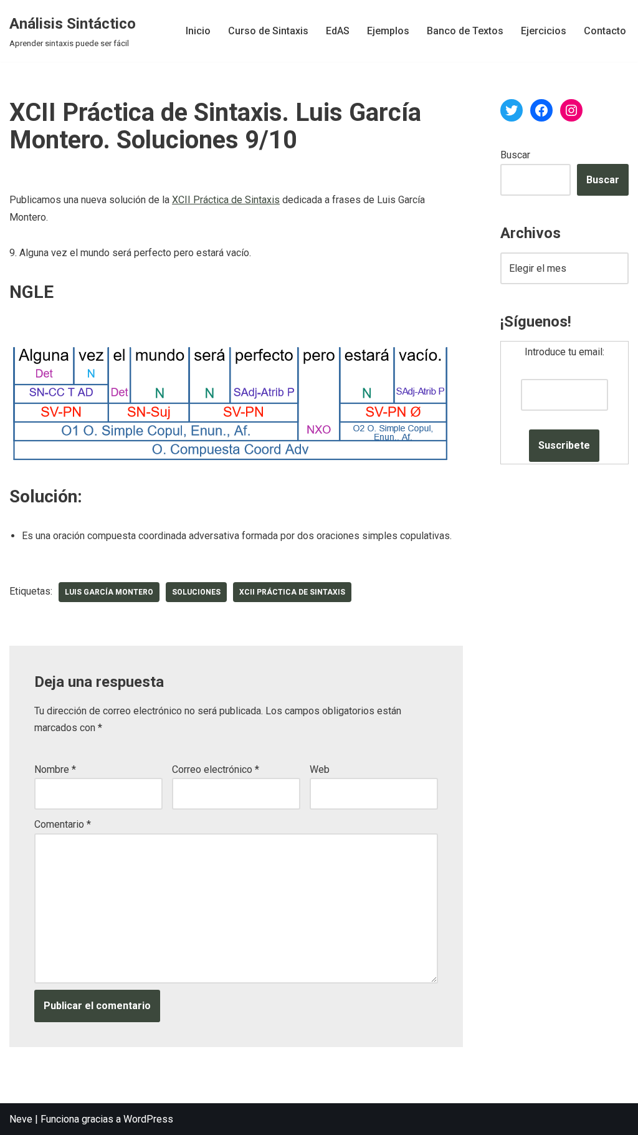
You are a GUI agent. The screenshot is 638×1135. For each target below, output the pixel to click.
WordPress (148, 1119)
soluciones (196, 592)
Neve (20, 1119)
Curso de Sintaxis (268, 31)
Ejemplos (388, 31)
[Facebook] (541, 110)
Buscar (515, 155)
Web (320, 769)
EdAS (338, 31)
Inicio (198, 31)
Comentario (62, 824)
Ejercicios (543, 31)
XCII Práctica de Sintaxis (226, 200)
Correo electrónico (215, 769)
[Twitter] (511, 110)
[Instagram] (571, 110)
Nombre (55, 769)
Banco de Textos (465, 31)
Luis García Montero (109, 592)
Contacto (605, 31)
